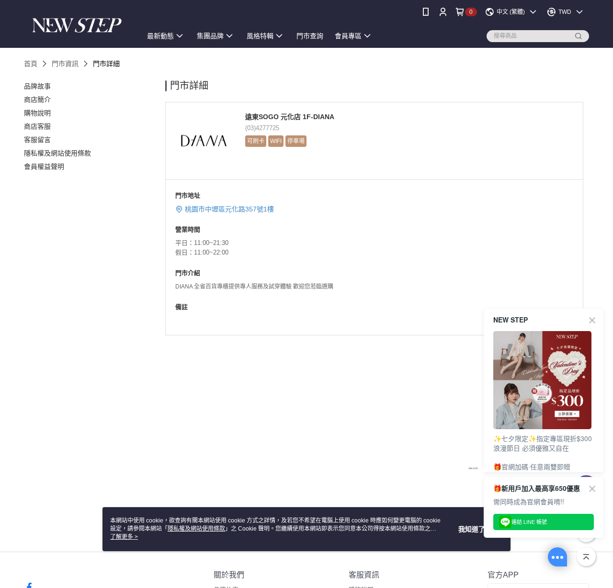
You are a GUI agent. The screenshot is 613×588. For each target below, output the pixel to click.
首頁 (30, 63)
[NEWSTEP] (77, 25)
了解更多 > (124, 536)
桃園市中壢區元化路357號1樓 (229, 209)
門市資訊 (65, 63)
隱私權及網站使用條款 (196, 528)
